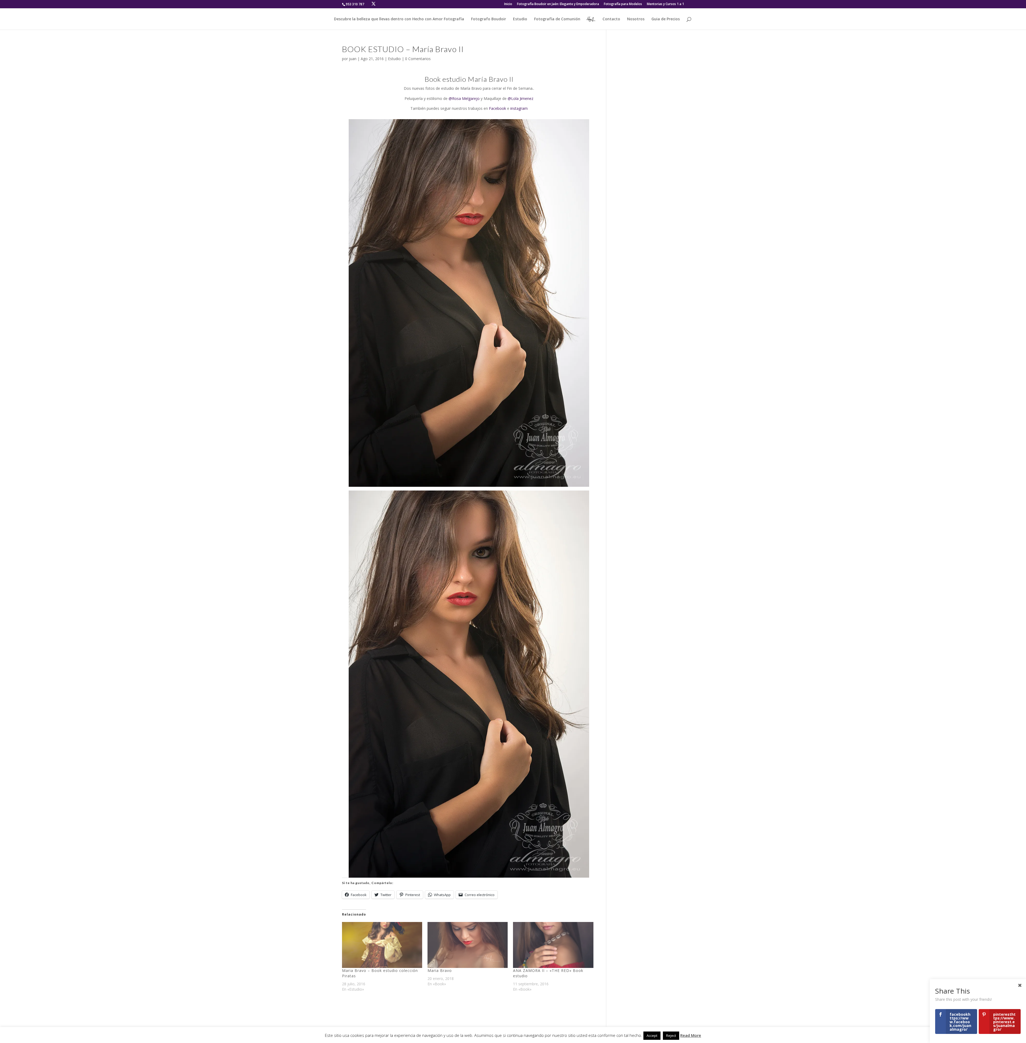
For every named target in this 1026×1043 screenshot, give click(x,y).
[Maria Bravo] (468, 945)
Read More (690, 1035)
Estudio (520, 19)
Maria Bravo (440, 970)
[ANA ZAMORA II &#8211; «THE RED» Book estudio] (553, 945)
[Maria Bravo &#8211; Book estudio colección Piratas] (382, 945)
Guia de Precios (665, 19)
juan (352, 58)
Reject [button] (671, 1035)
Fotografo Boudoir (488, 19)
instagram (519, 108)
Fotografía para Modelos (623, 4)
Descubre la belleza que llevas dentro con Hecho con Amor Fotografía (399, 19)
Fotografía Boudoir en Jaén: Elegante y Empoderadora (558, 4)
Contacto (611, 19)
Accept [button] (652, 1035)
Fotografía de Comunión (557, 19)
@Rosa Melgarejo (464, 98)
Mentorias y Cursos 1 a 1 (665, 4)
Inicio (508, 4)
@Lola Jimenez (520, 98)
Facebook (497, 108)
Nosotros (635, 19)
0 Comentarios (418, 58)
